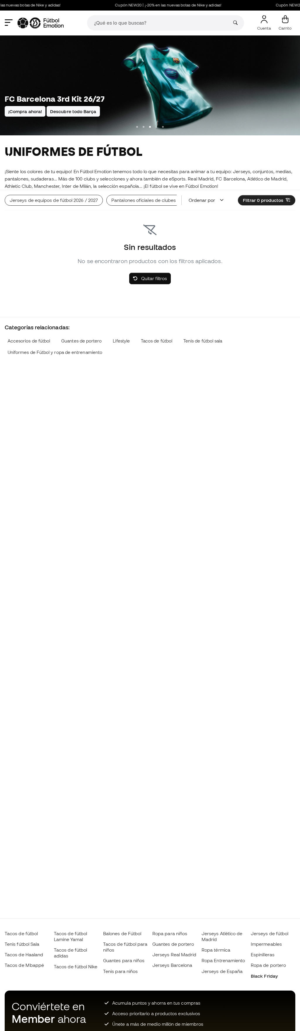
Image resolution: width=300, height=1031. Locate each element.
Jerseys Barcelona (172, 965)
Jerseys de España (222, 971)
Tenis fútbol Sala (22, 944)
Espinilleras (263, 954)
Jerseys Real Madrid (174, 954)
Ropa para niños (169, 933)
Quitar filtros (153, 278)
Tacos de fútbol (156, 340)
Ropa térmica (216, 949)
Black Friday (264, 976)
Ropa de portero (268, 965)
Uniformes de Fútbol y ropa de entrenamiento (55, 352)
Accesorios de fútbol (29, 340)
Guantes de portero (81, 340)
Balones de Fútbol (122, 933)
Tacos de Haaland (24, 954)
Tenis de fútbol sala (202, 340)
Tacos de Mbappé (24, 965)
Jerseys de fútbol (269, 933)
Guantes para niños (123, 960)
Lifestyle (121, 340)
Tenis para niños (120, 971)
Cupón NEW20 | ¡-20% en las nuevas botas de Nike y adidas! (159, 5)
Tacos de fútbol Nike (76, 966)
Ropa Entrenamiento (223, 960)
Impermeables (266, 944)
